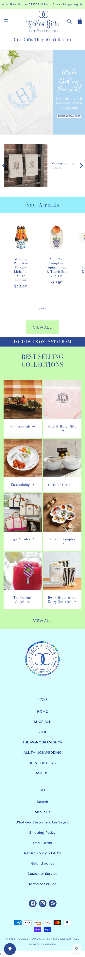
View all (42, 327)
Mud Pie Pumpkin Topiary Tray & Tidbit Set (56, 265)
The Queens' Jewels (22, 599)
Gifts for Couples (62, 539)
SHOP (42, 732)
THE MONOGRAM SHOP (42, 742)
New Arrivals (20, 426)
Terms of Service (42, 884)
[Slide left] (33, 309)
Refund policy (42, 863)
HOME (42, 711)
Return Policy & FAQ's (42, 853)
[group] (42, 92)
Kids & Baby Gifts (62, 426)
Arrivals (49, 205)
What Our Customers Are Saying (42, 822)
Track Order (42, 843)
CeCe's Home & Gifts (34, 938)
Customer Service (42, 874)
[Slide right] (52, 309)
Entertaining (20, 485)
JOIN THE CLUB (42, 763)
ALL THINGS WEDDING (43, 752)
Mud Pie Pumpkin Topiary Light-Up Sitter (21, 267)
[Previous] (4, 165)
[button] (6, 21)
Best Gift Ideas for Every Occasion (62, 599)
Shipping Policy (42, 833)
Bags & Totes (20, 539)
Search (42, 802)
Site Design (62, 938)
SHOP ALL (42, 722)
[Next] (80, 165)
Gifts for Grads (59, 485)
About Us (42, 812)
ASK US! (42, 773)
